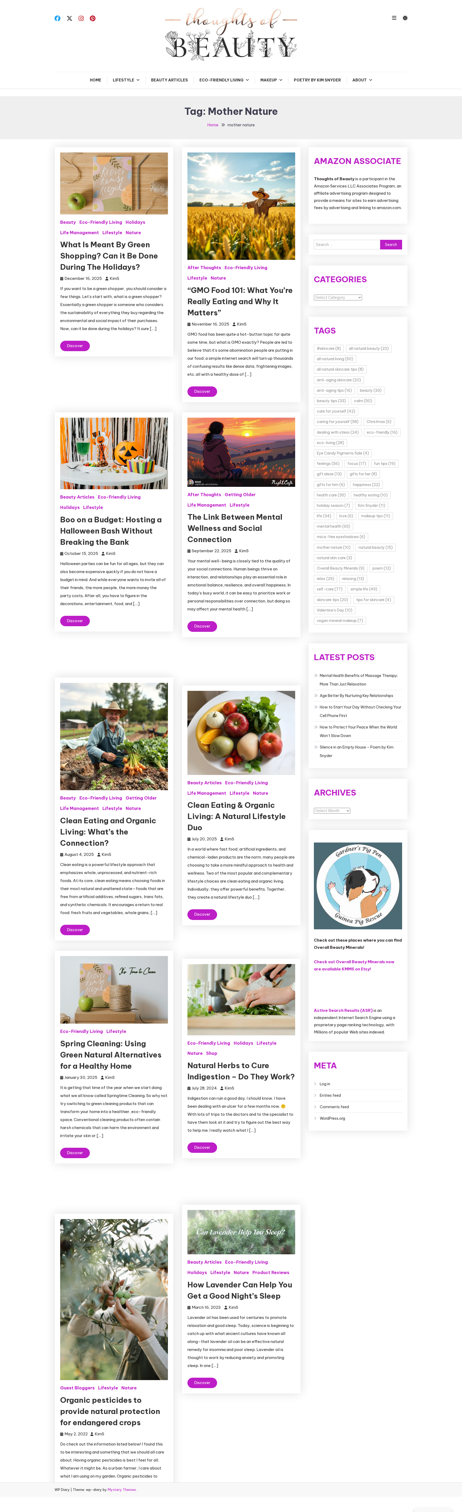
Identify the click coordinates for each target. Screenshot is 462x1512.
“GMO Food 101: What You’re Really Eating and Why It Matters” (240, 301)
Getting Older (240, 494)
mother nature (334, 547)
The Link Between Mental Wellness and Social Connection (234, 528)
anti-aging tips (334, 390)
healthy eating (371, 495)
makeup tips (375, 516)
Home (95, 80)
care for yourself (336, 411)
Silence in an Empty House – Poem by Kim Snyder (357, 751)
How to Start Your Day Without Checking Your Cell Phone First (360, 711)
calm (363, 400)
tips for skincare (373, 599)
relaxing (353, 578)
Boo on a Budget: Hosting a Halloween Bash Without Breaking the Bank (111, 531)
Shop (211, 1053)
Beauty (68, 222)
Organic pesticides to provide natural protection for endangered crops (110, 1411)
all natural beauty (369, 348)
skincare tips (332, 599)
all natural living (335, 359)
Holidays (135, 222)
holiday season (333, 505)
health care (331, 495)
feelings (328, 463)
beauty (371, 390)
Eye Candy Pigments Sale (343, 453)
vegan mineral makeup (340, 620)
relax (325, 578)
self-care (329, 589)
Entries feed (330, 1095)
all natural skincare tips (340, 369)
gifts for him (331, 484)
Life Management (79, 232)
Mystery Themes (122, 1489)
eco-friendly (382, 432)
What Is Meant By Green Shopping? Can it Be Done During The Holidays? (109, 256)
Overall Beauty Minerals (340, 568)
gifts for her (363, 474)
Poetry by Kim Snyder (317, 80)
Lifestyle (123, 80)
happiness (366, 484)
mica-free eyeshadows (341, 536)
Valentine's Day (334, 610)
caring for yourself (338, 421)
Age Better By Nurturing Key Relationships (356, 695)
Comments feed (334, 1106)
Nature (133, 232)
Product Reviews (270, 1272)
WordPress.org (332, 1118)
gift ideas (329, 474)
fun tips (384, 463)
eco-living (330, 442)
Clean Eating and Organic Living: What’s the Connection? (108, 832)
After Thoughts (204, 267)
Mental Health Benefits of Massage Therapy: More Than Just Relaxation (359, 680)
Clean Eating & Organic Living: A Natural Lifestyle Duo (236, 816)
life (324, 516)
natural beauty (376, 547)
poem (381, 568)
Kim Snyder (371, 505)
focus (357, 463)
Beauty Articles (169, 80)
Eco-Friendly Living (221, 80)
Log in (325, 1084)
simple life (364, 589)
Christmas (379, 421)
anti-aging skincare (339, 380)
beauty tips (331, 400)
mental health (333, 526)
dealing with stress (338, 432)
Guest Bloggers (77, 1387)
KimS (114, 278)
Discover (75, 345)
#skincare (329, 348)
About (359, 80)
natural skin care (334, 557)
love (346, 516)
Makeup (268, 80)
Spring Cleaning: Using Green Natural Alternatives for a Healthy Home (110, 1055)
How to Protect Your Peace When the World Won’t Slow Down (358, 731)
